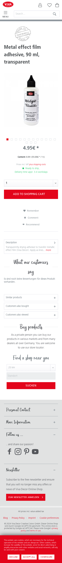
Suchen (31, 385)
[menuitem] (40, 6)
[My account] (40, 6)
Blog (5, 518)
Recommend (32, 225)
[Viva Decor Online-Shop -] (8, 8)
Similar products (14, 297)
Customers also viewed (17, 315)
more (48, 250)
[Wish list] (48, 6)
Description (11, 242)
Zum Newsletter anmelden (23, 497)
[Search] (54, 14)
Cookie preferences (49, 518)
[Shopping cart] (57, 6)
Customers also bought (17, 306)
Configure (46, 557)
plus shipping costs (37, 165)
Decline (13, 557)
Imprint (32, 518)
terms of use (35, 531)
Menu (5, 17)
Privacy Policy (18, 518)
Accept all (29, 557)
